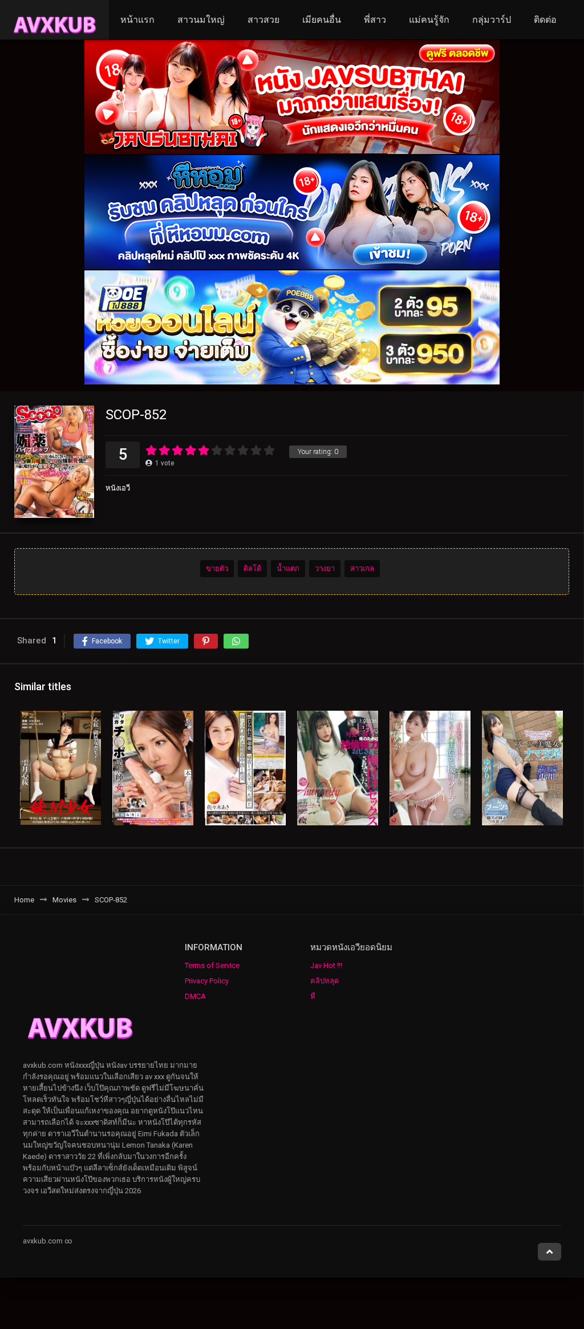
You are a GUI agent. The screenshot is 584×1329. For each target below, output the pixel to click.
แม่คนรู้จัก (429, 19)
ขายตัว (217, 568)
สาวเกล (362, 568)
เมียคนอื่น (321, 19)
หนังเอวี (118, 488)
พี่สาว (375, 19)
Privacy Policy (207, 981)
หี (312, 996)
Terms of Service (212, 965)
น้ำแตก (288, 568)
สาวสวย (263, 19)
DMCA (195, 996)
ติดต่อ (545, 19)
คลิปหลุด (324, 981)
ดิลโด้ (252, 568)
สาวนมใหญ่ (201, 19)
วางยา (325, 568)
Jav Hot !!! (326, 965)
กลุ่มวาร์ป (491, 19)
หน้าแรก (137, 19)
